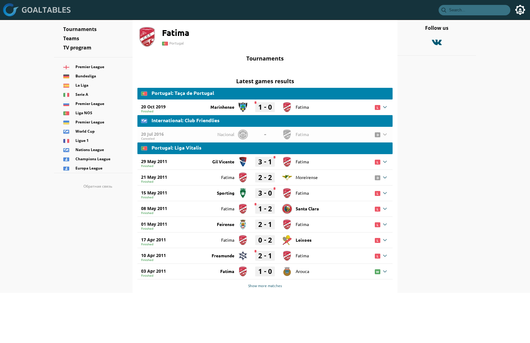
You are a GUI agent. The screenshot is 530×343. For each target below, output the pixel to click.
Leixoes (304, 240)
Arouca (302, 271)
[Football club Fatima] (287, 105)
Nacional (225, 134)
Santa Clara (307, 208)
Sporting (225, 193)
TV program (77, 47)
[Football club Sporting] (243, 191)
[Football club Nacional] (243, 132)
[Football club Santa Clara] (287, 206)
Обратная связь (97, 186)
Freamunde (223, 255)
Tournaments (80, 29)
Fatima (302, 107)
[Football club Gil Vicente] (243, 159)
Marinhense (222, 107)
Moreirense (307, 177)
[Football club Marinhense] (243, 105)
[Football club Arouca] (287, 269)
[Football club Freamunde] (243, 253)
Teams (71, 38)
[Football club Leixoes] (287, 238)
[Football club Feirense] (243, 222)
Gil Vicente (223, 161)
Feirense (225, 224)
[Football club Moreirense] (287, 175)
